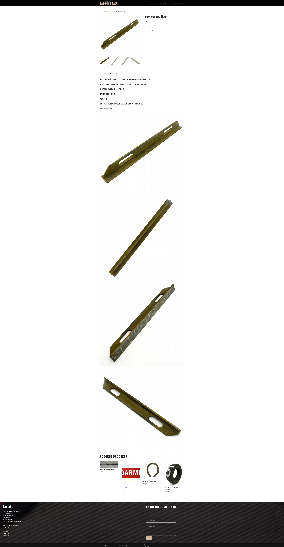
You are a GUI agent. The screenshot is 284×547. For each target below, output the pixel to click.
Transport (169, 3)
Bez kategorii (111, 11)
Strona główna (153, 3)
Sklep (164, 3)
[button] (137, 17)
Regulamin (145, 544)
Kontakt (182, 3)
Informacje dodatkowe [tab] (111, 73)
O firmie (160, 3)
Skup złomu (176, 3)
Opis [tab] (101, 73)
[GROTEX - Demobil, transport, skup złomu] (109, 3)
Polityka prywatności (148, 546)
